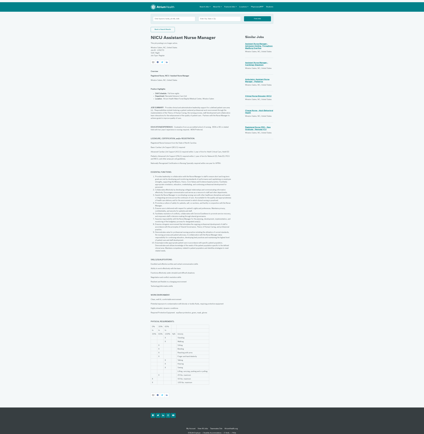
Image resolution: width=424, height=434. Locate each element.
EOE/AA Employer (194, 433)
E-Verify (226, 433)
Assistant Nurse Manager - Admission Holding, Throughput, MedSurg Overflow (259, 46)
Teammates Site (216, 429)
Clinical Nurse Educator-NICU (258, 96)
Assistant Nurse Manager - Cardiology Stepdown (256, 64)
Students (269, 7)
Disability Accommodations (212, 433)
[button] (153, 62)
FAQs (234, 433)
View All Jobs (203, 429)
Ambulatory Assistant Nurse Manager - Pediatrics (257, 81)
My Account (190, 429)
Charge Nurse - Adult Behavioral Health (259, 112)
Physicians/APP (257, 7)
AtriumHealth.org (231, 429)
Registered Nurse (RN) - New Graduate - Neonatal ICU (258, 128)
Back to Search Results (163, 29)
